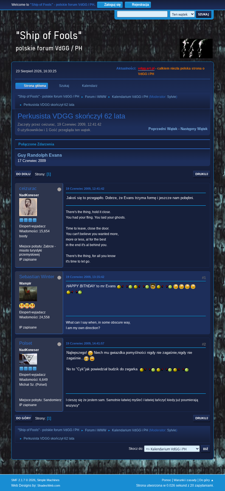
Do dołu (23, 174)
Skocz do (135, 449)
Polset (25, 343)
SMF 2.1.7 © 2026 (23, 480)
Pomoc (166, 480)
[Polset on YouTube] (21, 395)
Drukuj (201, 174)
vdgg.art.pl (146, 68)
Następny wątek (194, 129)
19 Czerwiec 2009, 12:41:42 (85, 188)
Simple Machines (48, 480)
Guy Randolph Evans (40, 155)
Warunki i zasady (185, 480)
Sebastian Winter (36, 276)
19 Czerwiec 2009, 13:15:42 (85, 276)
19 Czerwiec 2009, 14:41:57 (85, 343)
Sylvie (171, 97)
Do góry (23, 418)
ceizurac (28, 188)
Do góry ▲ (206, 480)
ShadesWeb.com (48, 485)
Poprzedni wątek (162, 129)
